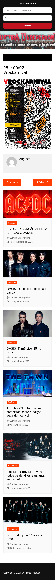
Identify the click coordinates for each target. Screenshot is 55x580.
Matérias (12, 283)
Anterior (14, 182)
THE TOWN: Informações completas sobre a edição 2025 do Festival (24, 412)
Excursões (13, 466)
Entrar (27, 25)
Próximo (41, 182)
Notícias (11, 223)
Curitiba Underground (19, 238)
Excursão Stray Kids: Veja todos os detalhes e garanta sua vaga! (25, 475)
